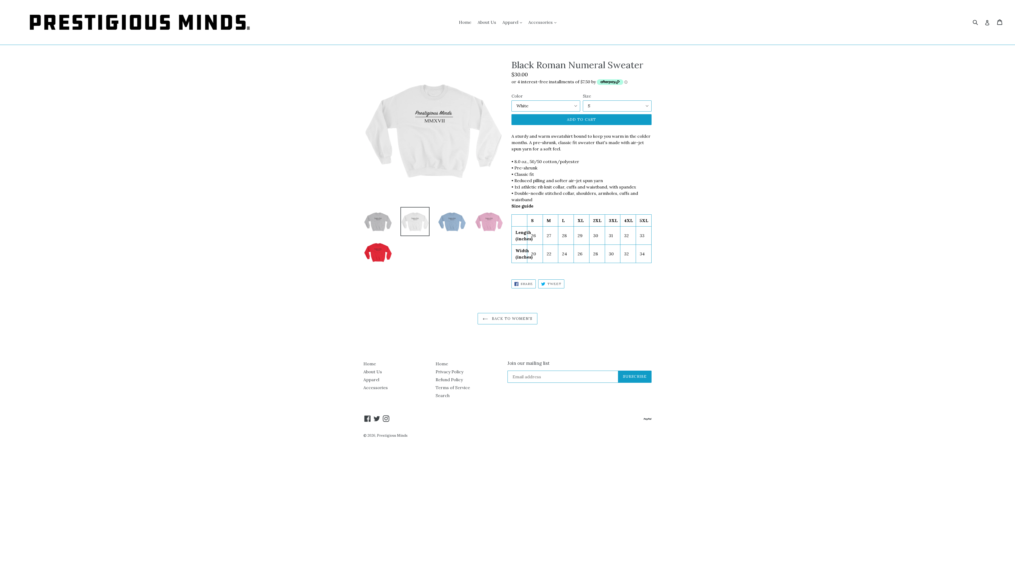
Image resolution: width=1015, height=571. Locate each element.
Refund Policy (449, 379)
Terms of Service (453, 387)
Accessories (543, 22)
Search (443, 395)
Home (465, 22)
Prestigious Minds (392, 435)
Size (587, 96)
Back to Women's (511, 318)
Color (517, 96)
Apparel (513, 22)
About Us (487, 22)
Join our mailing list (529, 363)
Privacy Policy (449, 371)
